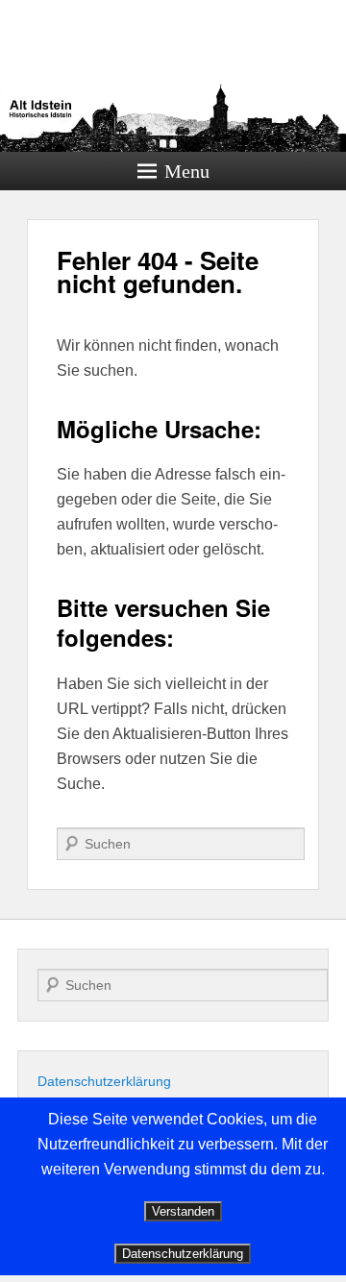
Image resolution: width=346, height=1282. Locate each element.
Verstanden (183, 1211)
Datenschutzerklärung (104, 1081)
